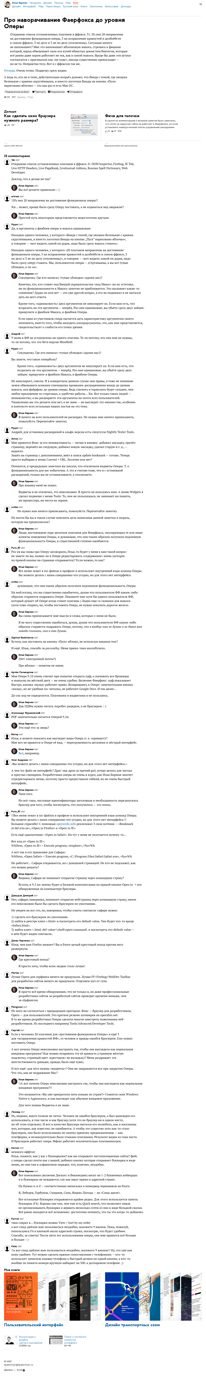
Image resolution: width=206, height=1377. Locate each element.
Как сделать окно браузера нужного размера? (29, 118)
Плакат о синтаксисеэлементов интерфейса (75, 1339)
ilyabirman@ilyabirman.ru (18, 1364)
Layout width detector (13, 145)
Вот (21, 753)
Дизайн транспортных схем (132, 1325)
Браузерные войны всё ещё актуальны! (121, 145)
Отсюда (9, 70)
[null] (39, 91)
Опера (30, 97)
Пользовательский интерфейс (33, 1325)
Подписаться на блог (17, 91)
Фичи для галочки (122, 116)
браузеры (21, 97)
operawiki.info (66, 824)
